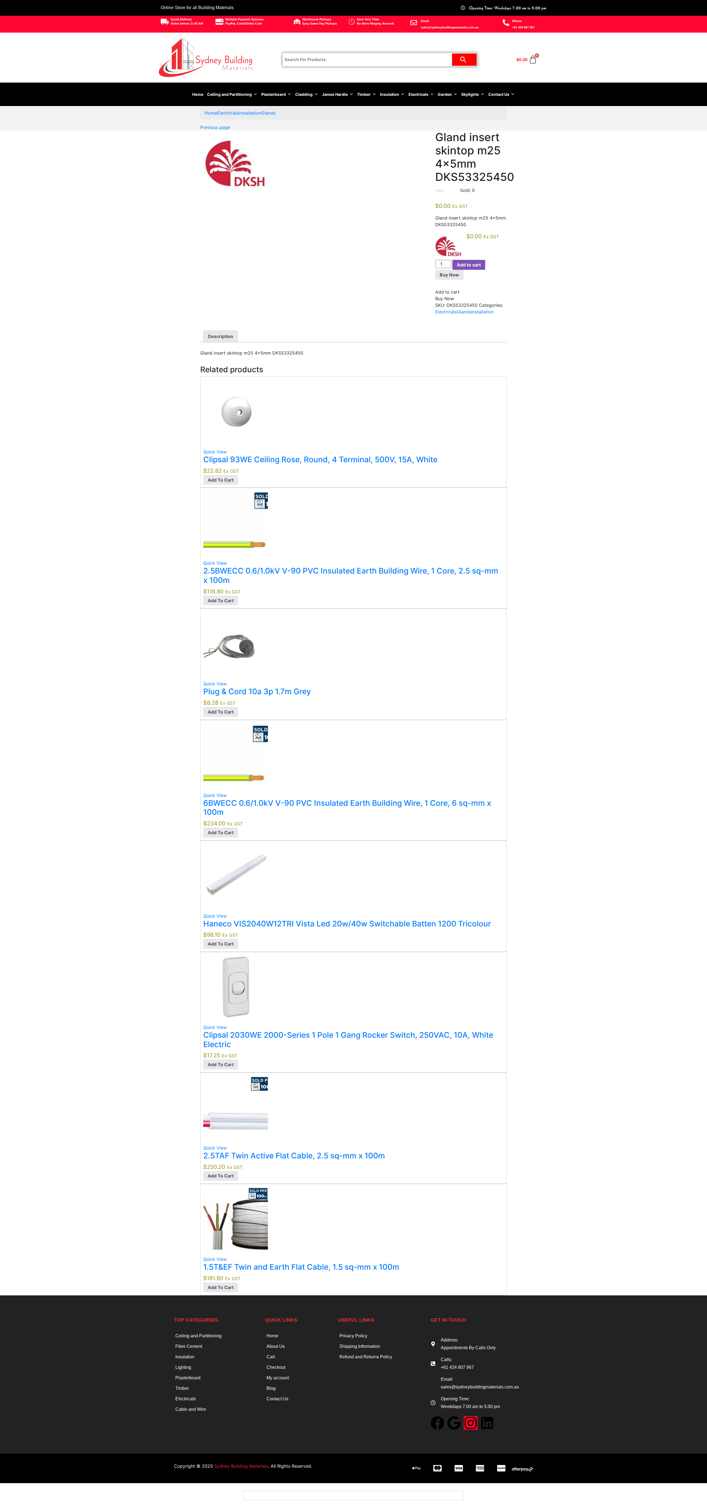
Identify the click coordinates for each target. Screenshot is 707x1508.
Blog (271, 1388)
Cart (271, 1356)
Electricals (418, 94)
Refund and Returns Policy (365, 1356)
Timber (364, 94)
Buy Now (449, 275)
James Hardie (335, 94)
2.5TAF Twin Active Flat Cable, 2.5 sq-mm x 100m (294, 1155)
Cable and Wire (190, 1409)
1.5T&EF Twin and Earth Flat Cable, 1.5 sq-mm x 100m (301, 1267)
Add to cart (469, 265)
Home (197, 94)
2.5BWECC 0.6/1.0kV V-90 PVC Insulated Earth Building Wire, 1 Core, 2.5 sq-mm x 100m (350, 575)
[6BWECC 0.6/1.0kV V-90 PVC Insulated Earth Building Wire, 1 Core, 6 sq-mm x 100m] (235, 754)
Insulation (389, 94)
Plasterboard (273, 94)
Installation (250, 113)
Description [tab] (220, 336)
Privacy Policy (353, 1335)
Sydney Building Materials (241, 1466)
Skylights (470, 94)
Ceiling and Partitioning (229, 94)
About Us (276, 1346)
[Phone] (506, 22)
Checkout (276, 1367)
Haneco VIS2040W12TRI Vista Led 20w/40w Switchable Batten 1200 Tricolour (347, 923)
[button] (220, 480)
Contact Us (498, 94)
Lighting (183, 1367)
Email (425, 21)
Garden (445, 94)
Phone (517, 21)
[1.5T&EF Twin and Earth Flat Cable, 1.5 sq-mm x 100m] (235, 1219)
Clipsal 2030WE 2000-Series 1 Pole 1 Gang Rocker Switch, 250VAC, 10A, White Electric (348, 1039)
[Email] (413, 22)
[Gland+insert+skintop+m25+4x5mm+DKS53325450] (440, 318)
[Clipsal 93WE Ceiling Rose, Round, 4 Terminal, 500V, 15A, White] (235, 411)
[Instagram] (471, 1423)
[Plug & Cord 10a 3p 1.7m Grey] (235, 643)
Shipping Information (359, 1346)
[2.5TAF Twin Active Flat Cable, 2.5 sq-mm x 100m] (235, 1107)
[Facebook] (437, 1423)
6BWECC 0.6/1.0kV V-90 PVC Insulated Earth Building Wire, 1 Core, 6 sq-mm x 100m (347, 807)
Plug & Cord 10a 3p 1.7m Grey (257, 691)
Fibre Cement (188, 1346)
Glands (268, 113)
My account (278, 1377)
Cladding (304, 94)
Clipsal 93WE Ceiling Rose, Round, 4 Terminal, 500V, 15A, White (320, 459)
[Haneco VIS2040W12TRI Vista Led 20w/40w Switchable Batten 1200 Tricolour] (235, 875)
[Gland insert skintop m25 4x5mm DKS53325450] (437, 318)
